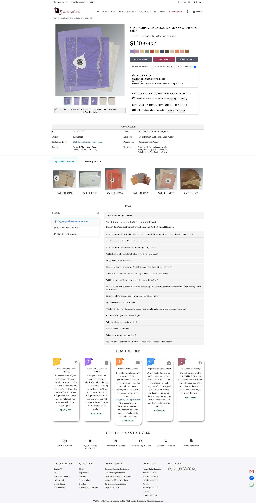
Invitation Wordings (151, 476)
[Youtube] (194, 469)
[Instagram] (189, 469)
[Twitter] (175, 469)
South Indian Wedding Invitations (118, 476)
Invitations (108, 11)
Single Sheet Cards (112, 488)
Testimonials (84, 480)
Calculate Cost (187, 59)
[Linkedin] (184, 469)
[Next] (200, 178)
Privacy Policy (59, 480)
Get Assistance (60, 2)
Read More (65, 410)
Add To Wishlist (141, 67)
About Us (82, 476)
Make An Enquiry (164, 67)
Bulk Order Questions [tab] (67, 234)
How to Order (59, 484)
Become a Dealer (149, 473)
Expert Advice (84, 473)
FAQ (55, 473)
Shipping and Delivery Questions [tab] (72, 221)
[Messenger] (195, 67)
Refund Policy (59, 488)
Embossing (97, 142)
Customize (144, 11)
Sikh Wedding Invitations (115, 473)
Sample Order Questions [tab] (68, 228)
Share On (184, 67)
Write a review (169, 36)
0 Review (157, 36)
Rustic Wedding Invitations (115, 484)
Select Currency (77, 2)
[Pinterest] (180, 469)
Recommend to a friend (88, 488)
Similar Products (66, 161)
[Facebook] (170, 469)
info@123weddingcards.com (128, 400)
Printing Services (150, 495)
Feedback (83, 484)
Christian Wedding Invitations (117, 469)
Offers (199, 2)
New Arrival (160, 11)
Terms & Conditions (62, 476)
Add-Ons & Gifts (126, 11)
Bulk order (164, 59)
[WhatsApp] (191, 67)
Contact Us (58, 469)
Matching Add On (92, 161)
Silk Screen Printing (83, 142)
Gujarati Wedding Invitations (116, 480)
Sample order (140, 59)
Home (81, 469)
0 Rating (148, 36)
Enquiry (91, 2)
